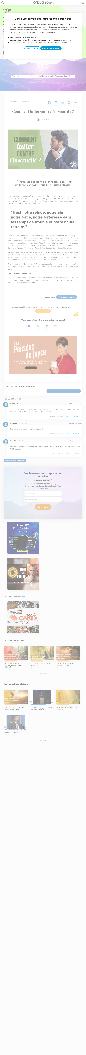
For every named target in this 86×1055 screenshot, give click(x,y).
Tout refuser (43, 53)
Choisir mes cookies (32, 48)
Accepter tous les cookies (51, 48)
